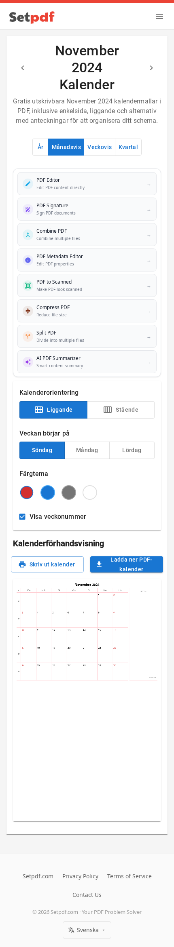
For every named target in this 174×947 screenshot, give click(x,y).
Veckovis (99, 147)
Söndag (42, 450)
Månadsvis (66, 147)
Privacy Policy (80, 876)
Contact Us (87, 895)
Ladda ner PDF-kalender (131, 564)
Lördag (131, 450)
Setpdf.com (38, 876)
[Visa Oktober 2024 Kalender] (22, 68)
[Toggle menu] (159, 16)
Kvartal (128, 147)
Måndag (87, 450)
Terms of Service (129, 876)
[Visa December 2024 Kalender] (151, 68)
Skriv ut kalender (52, 564)
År (41, 147)
